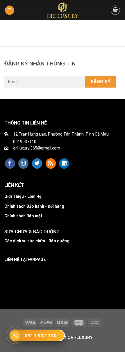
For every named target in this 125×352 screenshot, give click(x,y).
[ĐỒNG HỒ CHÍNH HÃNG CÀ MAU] (62, 10)
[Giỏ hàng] (115, 10)
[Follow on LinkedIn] (64, 163)
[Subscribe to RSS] (51, 163)
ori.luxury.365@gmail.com (36, 148)
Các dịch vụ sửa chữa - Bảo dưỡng (36, 241)
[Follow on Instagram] (23, 163)
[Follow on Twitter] (37, 163)
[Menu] (9, 10)
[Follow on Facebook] (10, 163)
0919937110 (24, 141)
